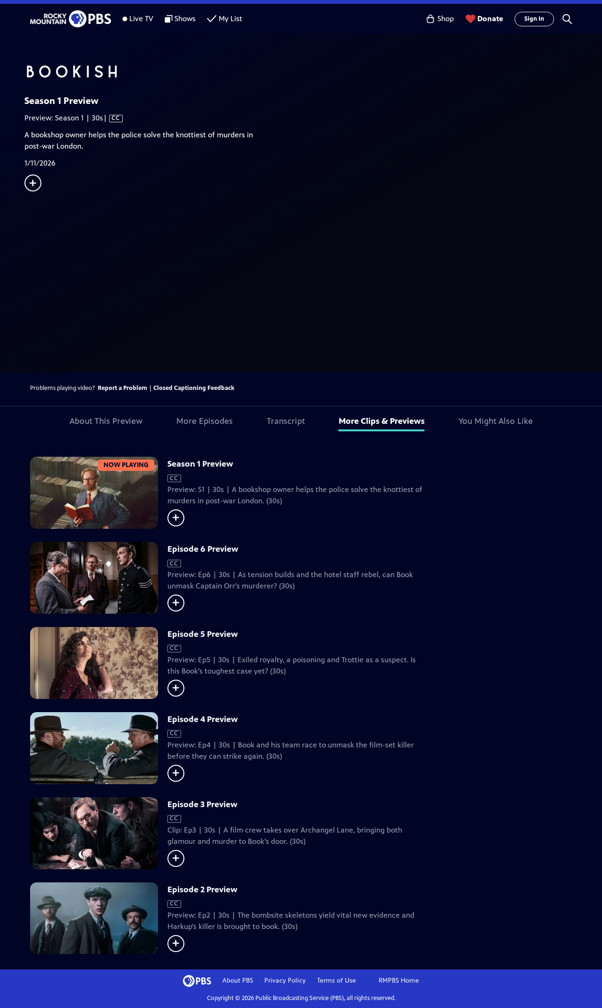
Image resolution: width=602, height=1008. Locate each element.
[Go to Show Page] (313, 72)
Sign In (534, 19)
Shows (185, 18)
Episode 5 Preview (202, 634)
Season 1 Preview (200, 464)
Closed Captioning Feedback (193, 388)
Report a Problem (122, 388)
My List (230, 18)
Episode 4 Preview (202, 719)
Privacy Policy (285, 980)
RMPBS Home (399, 980)
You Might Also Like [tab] (496, 421)
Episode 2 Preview (202, 889)
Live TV (141, 18)
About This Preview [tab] (106, 421)
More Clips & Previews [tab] (382, 421)
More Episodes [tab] (204, 421)
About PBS (237, 980)
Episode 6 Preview (202, 549)
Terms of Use (336, 980)
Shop (445, 18)
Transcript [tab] (286, 421)
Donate (490, 18)
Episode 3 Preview (202, 804)
